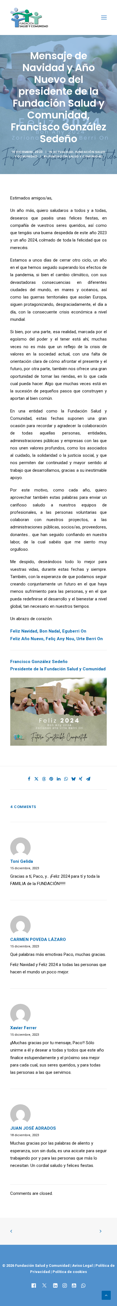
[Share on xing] (80, 779)
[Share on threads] (43, 779)
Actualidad (63, 152)
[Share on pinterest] (51, 779)
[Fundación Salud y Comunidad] (29, 17)
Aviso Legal (82, 1265)
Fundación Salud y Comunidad (76, 156)
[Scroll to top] (106, 1295)
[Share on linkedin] (58, 779)
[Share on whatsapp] (65, 779)
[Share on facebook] (29, 779)
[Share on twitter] (36, 779)
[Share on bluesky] (73, 779)
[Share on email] (88, 779)
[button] (104, 17)
